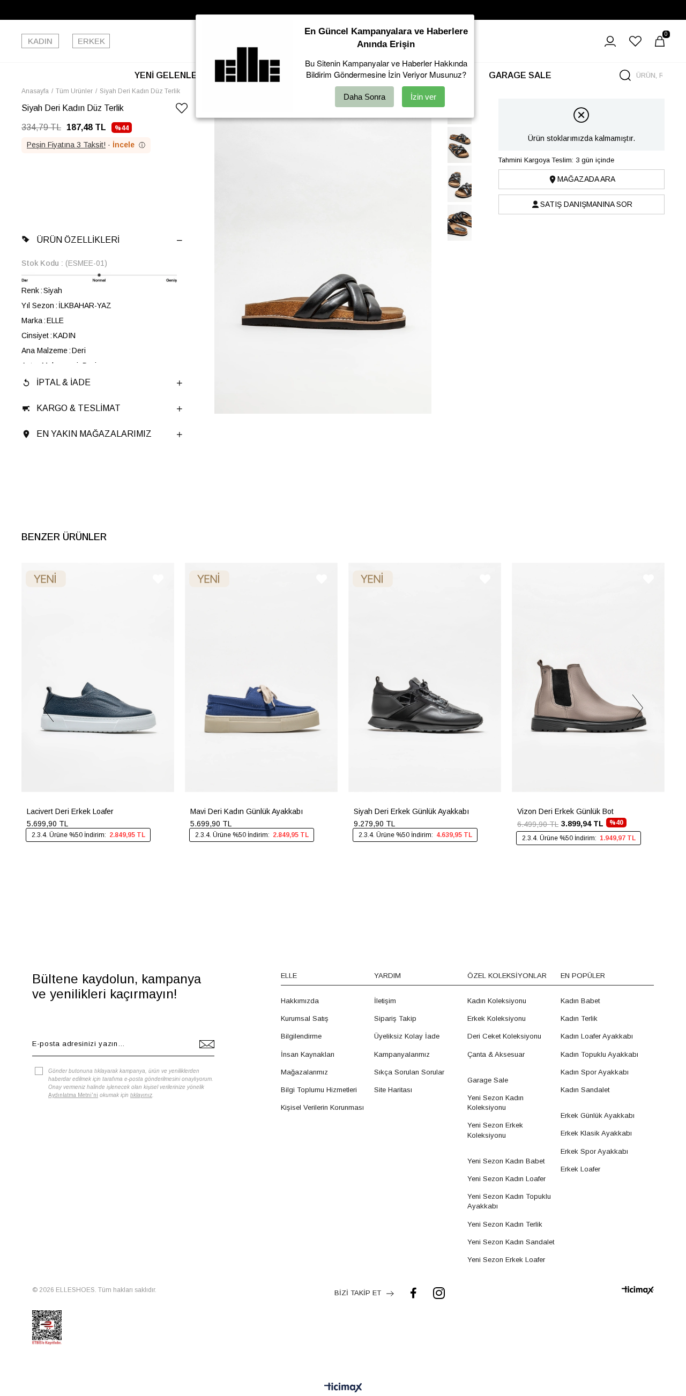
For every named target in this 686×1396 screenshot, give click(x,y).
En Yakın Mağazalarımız (94, 433)
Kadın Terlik (579, 1018)
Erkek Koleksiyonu (496, 1018)
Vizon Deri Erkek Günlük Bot (565, 811)
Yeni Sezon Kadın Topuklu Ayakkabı (509, 1201)
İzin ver (423, 96)
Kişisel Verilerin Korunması (322, 1107)
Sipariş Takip (395, 1018)
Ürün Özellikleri (78, 239)
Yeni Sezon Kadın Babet (506, 1161)
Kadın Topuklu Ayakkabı (599, 1054)
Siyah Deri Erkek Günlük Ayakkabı (411, 811)
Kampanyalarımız (402, 1054)
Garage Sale (487, 1080)
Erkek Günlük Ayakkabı (598, 1115)
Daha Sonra (364, 96)
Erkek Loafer (580, 1169)
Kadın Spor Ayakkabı (595, 1072)
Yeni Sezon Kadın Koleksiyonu (495, 1102)
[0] (660, 41)
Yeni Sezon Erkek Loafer (506, 1260)
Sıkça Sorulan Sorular (409, 1072)
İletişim (385, 1001)
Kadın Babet (580, 1001)
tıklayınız (141, 1095)
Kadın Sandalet (585, 1090)
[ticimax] (638, 1290)
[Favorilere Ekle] (182, 110)
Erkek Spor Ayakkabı (594, 1151)
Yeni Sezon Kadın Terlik (504, 1224)
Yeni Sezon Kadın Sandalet (510, 1242)
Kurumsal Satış (305, 1018)
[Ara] (625, 75)
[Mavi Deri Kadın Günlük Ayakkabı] (261, 677)
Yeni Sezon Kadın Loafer (506, 1179)
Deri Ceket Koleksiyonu (504, 1036)
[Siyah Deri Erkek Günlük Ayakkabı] (424, 677)
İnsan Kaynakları (307, 1054)
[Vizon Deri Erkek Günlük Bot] (588, 677)
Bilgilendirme (301, 1036)
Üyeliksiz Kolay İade (406, 1036)
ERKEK (91, 41)
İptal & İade (63, 382)
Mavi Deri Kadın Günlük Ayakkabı (246, 811)
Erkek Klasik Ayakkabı (596, 1133)
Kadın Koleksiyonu (496, 1001)
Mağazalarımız (304, 1072)
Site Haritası (393, 1090)
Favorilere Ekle (158, 579)
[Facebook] (413, 1293)
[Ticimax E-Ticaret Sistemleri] (343, 1388)
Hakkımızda (300, 1001)
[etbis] (47, 1327)
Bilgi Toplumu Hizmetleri (319, 1090)
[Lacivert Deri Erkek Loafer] (97, 677)
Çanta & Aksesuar (496, 1054)
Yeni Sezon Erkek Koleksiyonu (495, 1130)
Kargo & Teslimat (78, 408)
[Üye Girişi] (610, 41)
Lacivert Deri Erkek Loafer (70, 811)
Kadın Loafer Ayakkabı (597, 1036)
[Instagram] (439, 1293)
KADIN (40, 41)
